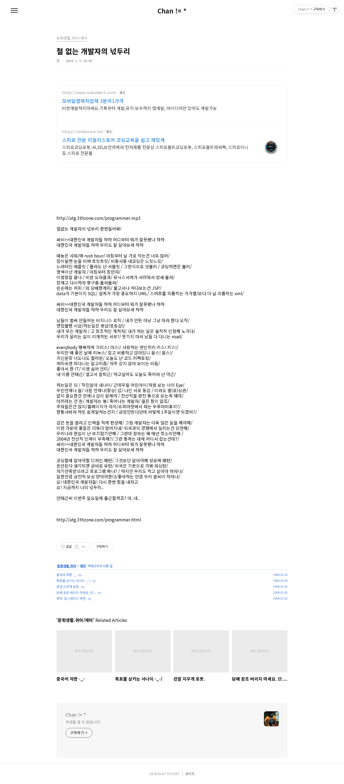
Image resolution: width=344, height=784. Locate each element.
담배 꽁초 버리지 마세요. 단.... (76, 592)
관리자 (189, 773)
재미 (83, 565)
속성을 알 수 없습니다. (83, 721)
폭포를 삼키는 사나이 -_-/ (73, 580)
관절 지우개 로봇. (68, 586)
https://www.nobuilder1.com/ (89, 92)
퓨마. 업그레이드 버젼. (71, 598)
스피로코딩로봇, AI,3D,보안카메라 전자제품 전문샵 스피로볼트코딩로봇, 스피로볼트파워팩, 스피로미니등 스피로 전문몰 (155, 150)
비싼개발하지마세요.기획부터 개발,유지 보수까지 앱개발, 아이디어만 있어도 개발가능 (139, 108)
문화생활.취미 (66, 565)
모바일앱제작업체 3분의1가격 (93, 100)
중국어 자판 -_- (66, 574)
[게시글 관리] (83, 547)
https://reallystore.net (82, 131)
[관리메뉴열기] (335, 9)
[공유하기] (76, 547)
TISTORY (173, 773)
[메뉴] (14, 10)
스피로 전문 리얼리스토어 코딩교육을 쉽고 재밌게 (113, 140)
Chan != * (172, 11)
